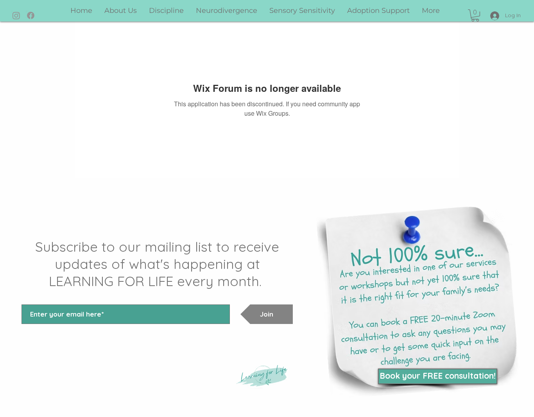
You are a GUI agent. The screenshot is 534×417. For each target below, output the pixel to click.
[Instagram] (16, 15)
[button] (475, 15)
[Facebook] (31, 15)
